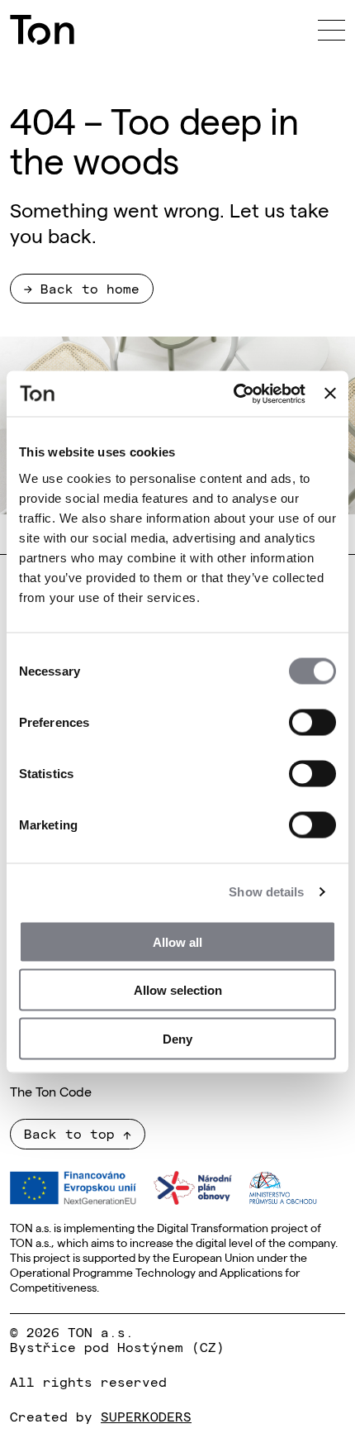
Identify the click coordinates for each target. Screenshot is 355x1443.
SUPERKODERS (146, 1415)
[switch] (312, 722)
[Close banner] (330, 393)
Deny (177, 1038)
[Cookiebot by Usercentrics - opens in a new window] (233, 393)
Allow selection (178, 990)
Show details (266, 892)
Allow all (177, 941)
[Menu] (331, 30)
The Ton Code (51, 1090)
